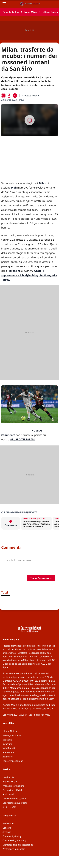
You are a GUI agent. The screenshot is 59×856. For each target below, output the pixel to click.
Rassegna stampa (12, 735)
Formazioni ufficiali (12, 790)
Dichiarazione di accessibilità (18, 844)
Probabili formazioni (13, 785)
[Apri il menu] (4, 4)
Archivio (7, 831)
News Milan (30, 11)
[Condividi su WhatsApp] (3, 95)
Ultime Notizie (50, 11)
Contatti (7, 827)
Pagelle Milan (10, 781)
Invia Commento (41, 578)
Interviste (8, 756)
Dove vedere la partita (14, 798)
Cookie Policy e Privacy (14, 840)
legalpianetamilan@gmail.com (38, 698)
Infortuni (7, 743)
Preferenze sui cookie (14, 848)
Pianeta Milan (11, 12)
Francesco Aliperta (30, 95)
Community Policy (12, 836)
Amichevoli (8, 794)
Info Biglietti (9, 748)
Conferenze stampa (13, 760)
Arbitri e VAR (9, 807)
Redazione (8, 823)
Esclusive (7, 739)
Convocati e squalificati (15, 802)
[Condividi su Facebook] (9, 95)
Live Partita (8, 777)
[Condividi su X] (15, 95)
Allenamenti (9, 752)
